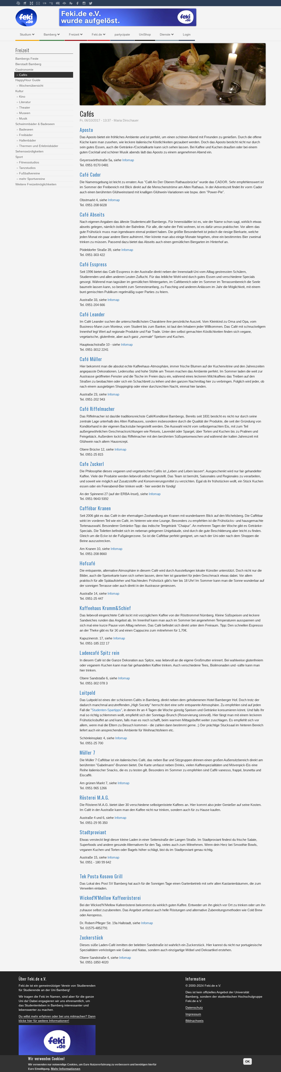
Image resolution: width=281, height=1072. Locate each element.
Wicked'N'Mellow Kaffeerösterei (110, 897)
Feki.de (97, 34)
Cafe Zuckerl (92, 463)
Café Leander (92, 314)
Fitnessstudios (29, 162)
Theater (24, 107)
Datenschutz (194, 1007)
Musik (23, 118)
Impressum (193, 1014)
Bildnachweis (195, 1020)
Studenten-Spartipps (106, 710)
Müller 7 (87, 752)
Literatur (25, 102)
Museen (24, 113)
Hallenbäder (27, 140)
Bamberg (50, 34)
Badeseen (26, 129)
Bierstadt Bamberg (28, 64)
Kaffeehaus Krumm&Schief (105, 608)
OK (247, 1061)
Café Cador (90, 174)
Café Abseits (92, 214)
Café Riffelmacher (97, 408)
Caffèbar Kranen (95, 508)
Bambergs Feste (26, 58)
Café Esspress (93, 264)
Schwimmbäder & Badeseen (35, 124)
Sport (19, 157)
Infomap (128, 160)
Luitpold (87, 692)
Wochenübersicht (31, 85)
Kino (22, 96)
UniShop (145, 34)
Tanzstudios (27, 168)
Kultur (19, 91)
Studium (25, 34)
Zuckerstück (91, 937)
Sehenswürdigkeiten (29, 151)
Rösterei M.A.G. (94, 797)
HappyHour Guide (27, 80)
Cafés (23, 75)
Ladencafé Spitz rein (99, 652)
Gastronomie (24, 69)
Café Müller (91, 359)
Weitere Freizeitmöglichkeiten (35, 184)
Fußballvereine (29, 173)
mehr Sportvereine (32, 179)
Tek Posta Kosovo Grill (101, 876)
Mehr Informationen (65, 1068)
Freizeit (74, 34)
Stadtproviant (93, 832)
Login (187, 34)
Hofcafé (87, 563)
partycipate (122, 34)
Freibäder (26, 135)
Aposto (86, 129)
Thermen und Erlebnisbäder (38, 146)
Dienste (165, 34)
